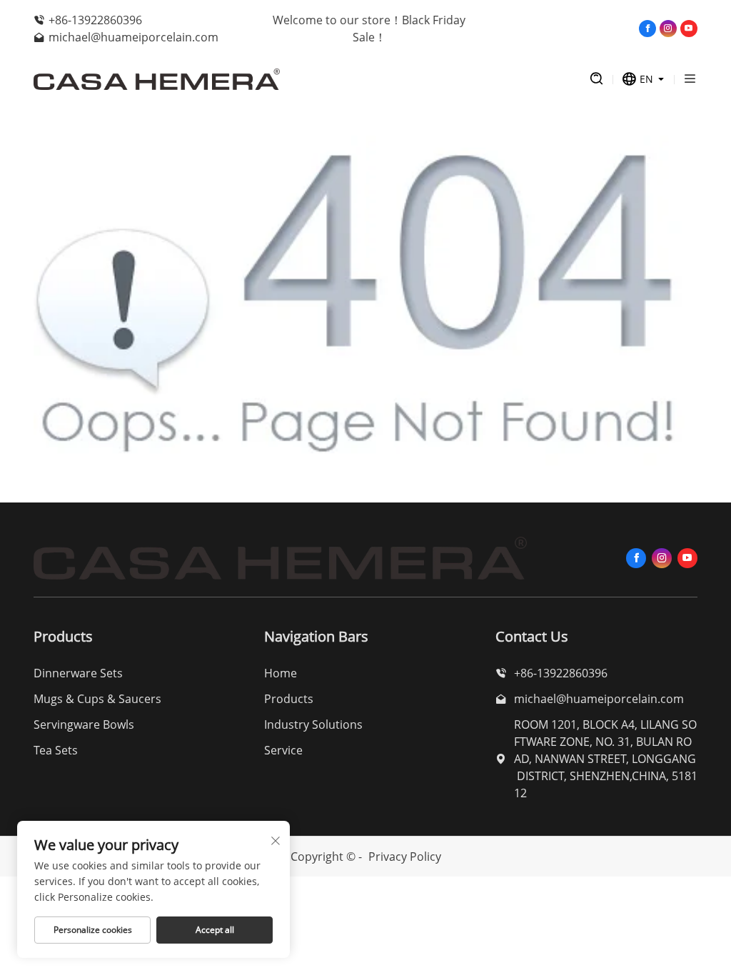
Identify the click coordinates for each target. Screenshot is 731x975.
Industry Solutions (313, 724)
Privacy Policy (404, 856)
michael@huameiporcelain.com (133, 37)
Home (280, 673)
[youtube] (688, 28)
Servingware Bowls (84, 724)
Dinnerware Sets (78, 673)
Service (283, 750)
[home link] (297, 79)
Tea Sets (56, 750)
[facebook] (647, 28)
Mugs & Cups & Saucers (97, 699)
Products (288, 699)
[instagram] (668, 28)
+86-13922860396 (95, 20)
